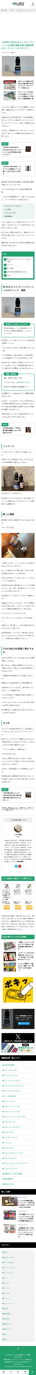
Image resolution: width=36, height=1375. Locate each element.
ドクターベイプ (10, 1138)
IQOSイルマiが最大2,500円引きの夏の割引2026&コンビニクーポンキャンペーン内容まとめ (26, 85)
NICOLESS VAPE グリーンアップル (28, 892)
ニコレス (7, 1143)
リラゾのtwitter (25, 1373)
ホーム (3, 1373)
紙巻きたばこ (9, 1184)
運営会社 (29, 1359)
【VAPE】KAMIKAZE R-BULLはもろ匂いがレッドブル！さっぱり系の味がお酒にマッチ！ (12, 151)
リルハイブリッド (11, 1169)
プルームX (8, 1148)
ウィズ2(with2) (10, 1096)
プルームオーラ (10, 1158)
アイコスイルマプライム (14, 1086)
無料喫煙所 (8, 1179)
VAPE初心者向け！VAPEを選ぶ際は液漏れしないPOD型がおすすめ (12, 430)
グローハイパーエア (12, 1106)
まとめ (8, 275)
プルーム (6, 1298)
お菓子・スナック (9, 1257)
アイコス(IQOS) (8, 1262)
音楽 (5, 1339)
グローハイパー (10, 1101)
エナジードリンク (9, 1267)
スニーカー (7, 1288)
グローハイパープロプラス (15, 1117)
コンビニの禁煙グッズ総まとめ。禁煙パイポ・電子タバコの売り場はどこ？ (25, 967)
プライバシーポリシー (18, 1359)
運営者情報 (20, 861)
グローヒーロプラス (12, 1127)
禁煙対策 (6, 1319)
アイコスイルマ (10, 1070)
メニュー (18, 1373)
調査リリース (8, 1329)
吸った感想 (9, 268)
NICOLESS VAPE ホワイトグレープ (17, 892)
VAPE (12, 10)
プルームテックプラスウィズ (16, 1163)
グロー (6, 1278)
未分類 (6, 1308)
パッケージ (9, 265)
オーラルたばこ (8, 1272)
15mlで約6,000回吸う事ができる (15, 272)
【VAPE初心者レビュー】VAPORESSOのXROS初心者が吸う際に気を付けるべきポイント (12, 796)
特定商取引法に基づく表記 (12, 1362)
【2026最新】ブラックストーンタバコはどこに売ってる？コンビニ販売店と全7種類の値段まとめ (26, 1218)
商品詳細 (6, 907)
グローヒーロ (9, 1122)
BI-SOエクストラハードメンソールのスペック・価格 (17, 260)
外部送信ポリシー (26, 1362)
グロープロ (8, 1132)
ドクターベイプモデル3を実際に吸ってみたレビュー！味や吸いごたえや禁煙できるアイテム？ (26, 956)
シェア (10, 1373)
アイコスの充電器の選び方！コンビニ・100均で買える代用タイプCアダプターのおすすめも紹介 (26, 1204)
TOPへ (32, 1373)
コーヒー (6, 1283)
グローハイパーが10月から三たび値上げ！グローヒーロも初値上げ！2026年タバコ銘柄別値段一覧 (26, 95)
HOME (5, 10)
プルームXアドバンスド (13, 1153)
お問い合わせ (18, 1364)
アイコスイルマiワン (12, 1081)
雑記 (5, 1334)
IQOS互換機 (9, 1065)
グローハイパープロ (12, 1112)
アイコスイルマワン (12, 1091)
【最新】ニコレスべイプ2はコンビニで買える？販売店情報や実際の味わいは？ (26, 946)
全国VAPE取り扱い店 (23, 382)
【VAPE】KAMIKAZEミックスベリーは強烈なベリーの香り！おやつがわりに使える (12, 170)
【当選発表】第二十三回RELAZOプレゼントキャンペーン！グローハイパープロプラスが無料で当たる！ (26, 1232)
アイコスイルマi (10, 1075)
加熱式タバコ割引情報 (13, 1174)
